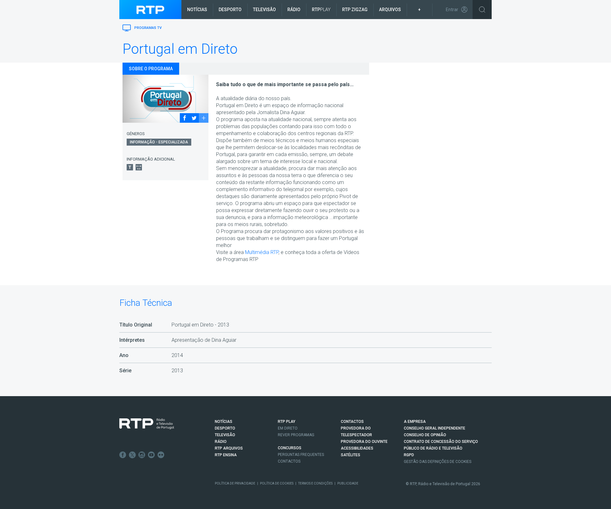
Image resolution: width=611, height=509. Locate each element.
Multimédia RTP (261, 252)
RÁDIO (221, 441)
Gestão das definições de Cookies (437, 461)
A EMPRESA (415, 421)
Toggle (482, 9)
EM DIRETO (288, 428)
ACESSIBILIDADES (357, 448)
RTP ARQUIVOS (229, 448)
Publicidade (347, 483)
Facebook (122, 454)
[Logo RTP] (146, 423)
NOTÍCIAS (223, 421)
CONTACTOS (352, 421)
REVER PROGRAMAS (296, 435)
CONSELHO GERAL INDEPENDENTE (434, 428)
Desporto (230, 9)
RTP (321, 9)
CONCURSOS (289, 448)
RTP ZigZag (355, 9)
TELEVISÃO (225, 435)
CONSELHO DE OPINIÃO (425, 435)
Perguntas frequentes (301, 454)
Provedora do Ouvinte (364, 441)
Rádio (293, 9)
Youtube (151, 454)
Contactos (289, 461)
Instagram (141, 454)
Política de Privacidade (235, 483)
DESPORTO (225, 428)
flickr (161, 454)
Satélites (350, 455)
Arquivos (390, 9)
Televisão (264, 9)
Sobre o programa (151, 68)
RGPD (409, 455)
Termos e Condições (315, 483)
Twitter (132, 454)
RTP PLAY (286, 421)
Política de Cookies (276, 483)
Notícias (197, 9)
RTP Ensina (226, 455)
